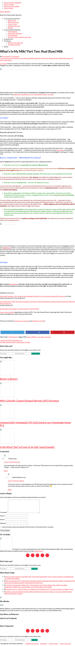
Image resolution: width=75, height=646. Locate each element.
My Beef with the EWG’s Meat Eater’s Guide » (15, 342)
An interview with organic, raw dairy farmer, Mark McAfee (19, 309)
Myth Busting (13, 337)
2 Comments (15, 56)
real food (47, 337)
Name (2, 516)
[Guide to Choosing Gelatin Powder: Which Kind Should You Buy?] (26, 592)
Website (3, 523)
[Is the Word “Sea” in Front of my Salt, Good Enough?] (7, 443)
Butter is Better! (9, 378)
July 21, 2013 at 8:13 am (12, 462)
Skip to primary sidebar (12, 6)
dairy (29, 337)
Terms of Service (65, 643)
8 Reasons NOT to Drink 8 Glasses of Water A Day (56, 589)
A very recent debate (7, 312)
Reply (6, 471)
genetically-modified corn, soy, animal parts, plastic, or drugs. (33, 94)
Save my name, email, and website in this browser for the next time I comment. (28, 527)
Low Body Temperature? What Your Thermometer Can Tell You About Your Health (35, 586)
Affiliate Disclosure (32, 643)
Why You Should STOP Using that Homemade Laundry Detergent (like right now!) (39, 582)
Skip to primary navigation (12, 2)
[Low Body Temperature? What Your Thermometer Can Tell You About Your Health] (32, 585)
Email (2, 519)
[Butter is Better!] (7, 374)
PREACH (34, 337)
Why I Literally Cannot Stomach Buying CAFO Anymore (29, 400)
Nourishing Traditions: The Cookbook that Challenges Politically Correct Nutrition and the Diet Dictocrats (32, 296)
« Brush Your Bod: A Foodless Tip (11, 340)
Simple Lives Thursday (21, 321)
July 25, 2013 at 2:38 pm (16, 481)
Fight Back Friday (38, 321)
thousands (59, 150)
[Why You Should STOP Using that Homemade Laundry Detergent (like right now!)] (32, 581)
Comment (4, 512)
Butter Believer (5, 11)
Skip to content (9, 4)
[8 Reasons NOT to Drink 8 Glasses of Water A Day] (21, 589)
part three (13, 284)
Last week (3, 63)
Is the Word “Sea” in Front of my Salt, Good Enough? (27, 447)
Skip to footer (8, 8)
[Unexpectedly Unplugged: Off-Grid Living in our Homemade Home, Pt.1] (7, 418)
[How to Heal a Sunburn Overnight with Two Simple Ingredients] (25, 577)
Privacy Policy (53, 643)
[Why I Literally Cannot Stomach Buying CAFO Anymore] (7, 396)
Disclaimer (43, 643)
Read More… (39, 551)
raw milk (41, 337)
